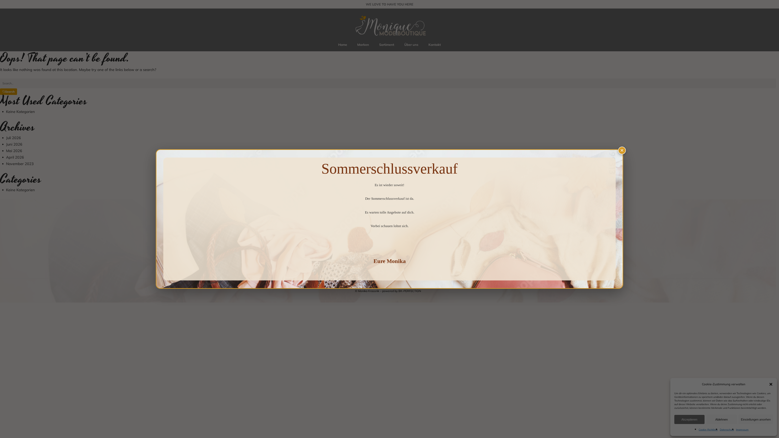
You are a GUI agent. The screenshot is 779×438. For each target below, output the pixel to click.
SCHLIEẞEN (622, 150)
